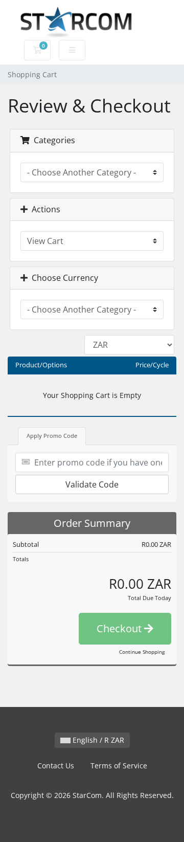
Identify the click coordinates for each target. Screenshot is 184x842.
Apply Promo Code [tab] (52, 435)
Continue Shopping (142, 651)
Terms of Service (118, 765)
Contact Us (55, 765)
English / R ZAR (97, 740)
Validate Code (92, 484)
